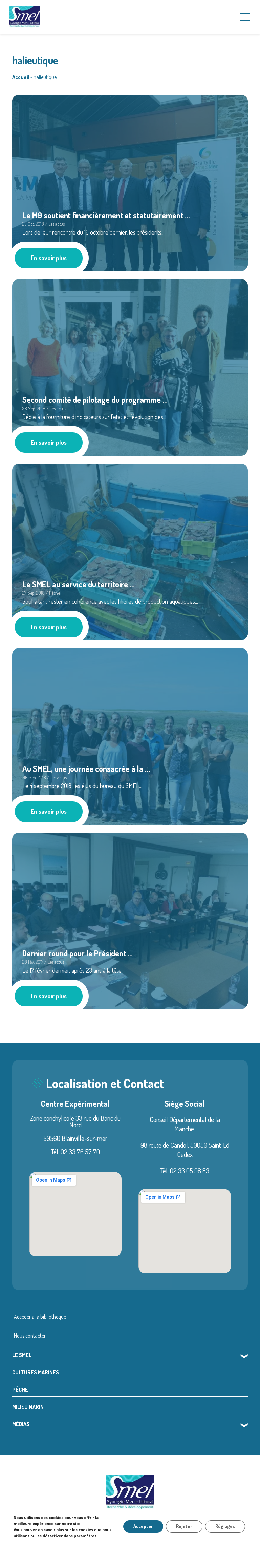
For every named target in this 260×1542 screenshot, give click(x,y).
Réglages (225, 1526)
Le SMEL (21, 1355)
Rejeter (184, 1526)
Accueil (20, 77)
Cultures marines (35, 1372)
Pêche (20, 1389)
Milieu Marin (28, 1406)
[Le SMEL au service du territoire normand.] (130, 550)
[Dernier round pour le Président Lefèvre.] (130, 919)
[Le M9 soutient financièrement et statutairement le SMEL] (130, 181)
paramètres (85, 1535)
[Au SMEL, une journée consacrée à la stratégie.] (130, 735)
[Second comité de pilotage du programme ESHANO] (130, 366)
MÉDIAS (20, 1424)
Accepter (143, 1526)
